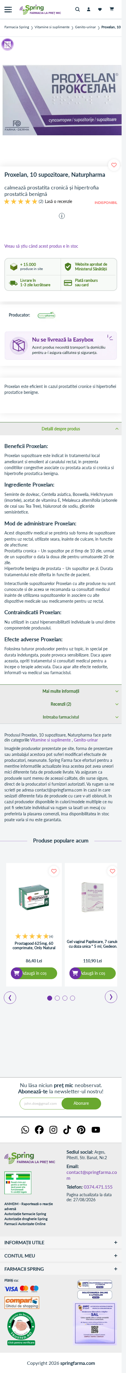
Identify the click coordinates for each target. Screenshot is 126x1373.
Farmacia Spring (16, 27)
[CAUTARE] (79, 9)
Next (107, 995)
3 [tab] (64, 998)
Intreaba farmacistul (61, 716)
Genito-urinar (85, 27)
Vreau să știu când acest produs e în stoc (41, 246)
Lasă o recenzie (58, 201)
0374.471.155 (98, 1186)
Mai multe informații (60, 691)
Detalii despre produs (61, 428)
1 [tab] (49, 998)
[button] (62, 216)
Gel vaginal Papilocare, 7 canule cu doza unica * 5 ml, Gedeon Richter (92, 944)
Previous (6, 995)
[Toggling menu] (8, 9)
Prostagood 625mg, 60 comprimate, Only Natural (34, 945)
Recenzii (60, 704)
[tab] (61, 428)
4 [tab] (72, 998)
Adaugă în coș (34, 973)
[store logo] (28, 9)
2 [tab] (57, 998)
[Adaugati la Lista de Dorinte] (54, 871)
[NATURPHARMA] (46, 315)
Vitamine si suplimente (52, 27)
